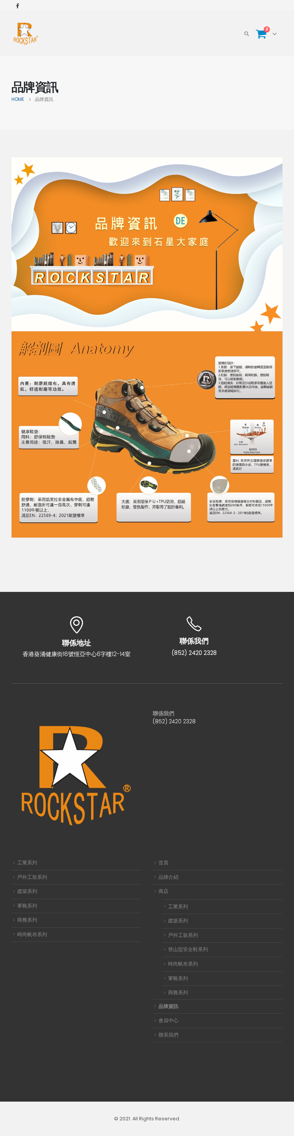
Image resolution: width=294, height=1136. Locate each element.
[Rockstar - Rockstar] (25, 33)
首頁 (163, 862)
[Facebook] (17, 5)
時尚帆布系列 (32, 934)
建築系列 (27, 891)
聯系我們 (168, 1035)
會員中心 (168, 1020)
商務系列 (27, 920)
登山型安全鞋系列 (188, 949)
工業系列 (27, 862)
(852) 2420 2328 (174, 721)
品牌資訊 (168, 1006)
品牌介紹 (168, 877)
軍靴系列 (27, 906)
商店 (163, 891)
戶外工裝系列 (32, 877)
